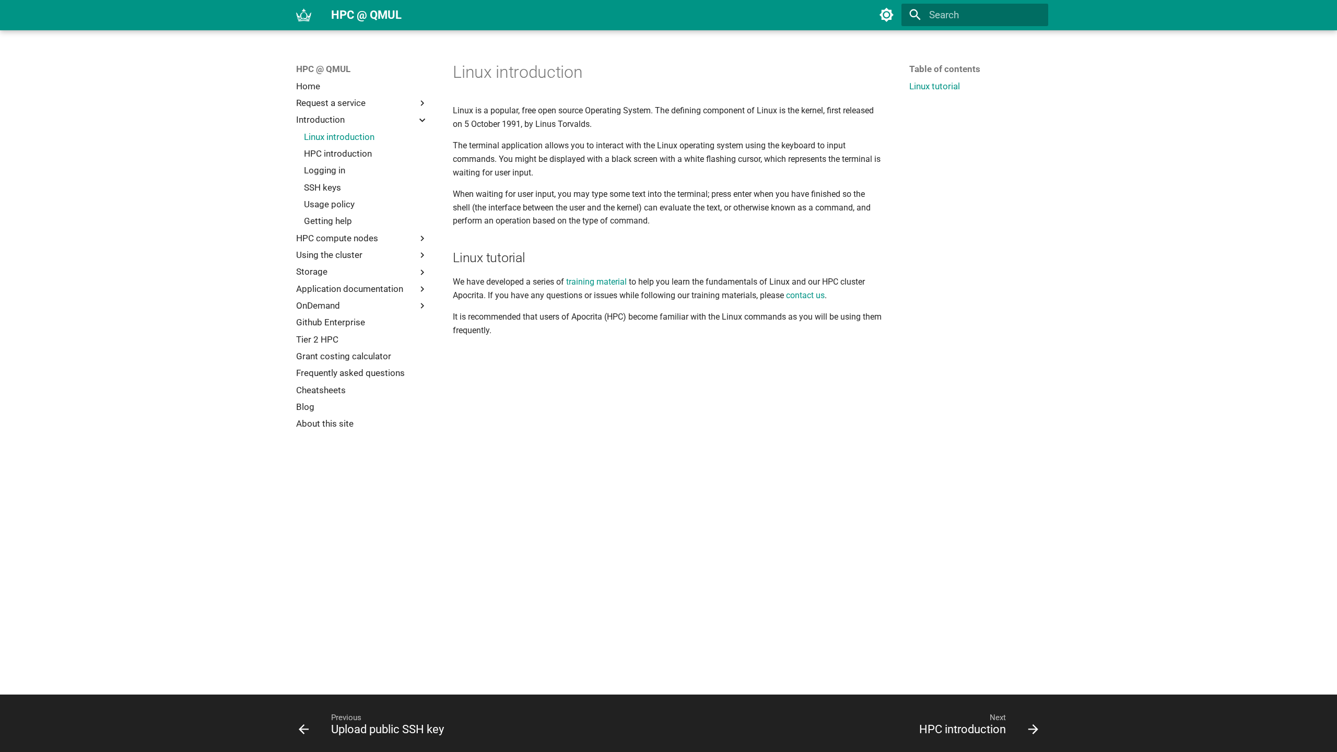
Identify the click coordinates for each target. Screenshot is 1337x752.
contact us (805, 295)
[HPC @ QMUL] (303, 15)
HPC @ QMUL (323, 69)
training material (596, 282)
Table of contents (944, 69)
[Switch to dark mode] (886, 15)
